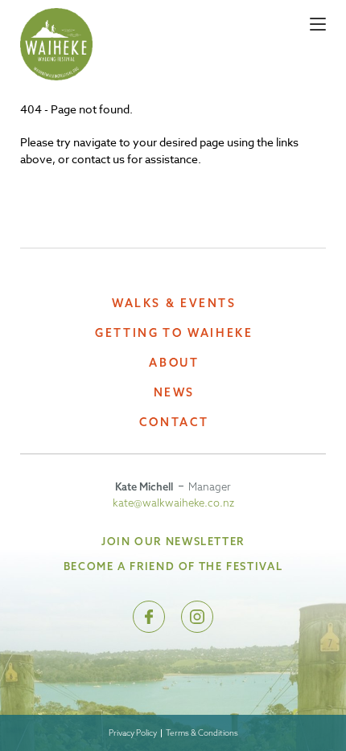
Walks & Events (174, 303)
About (174, 363)
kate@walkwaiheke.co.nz (173, 502)
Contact (174, 422)
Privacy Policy (133, 733)
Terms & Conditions (202, 733)
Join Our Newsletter (173, 541)
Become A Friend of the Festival (173, 566)
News (175, 393)
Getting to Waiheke (174, 333)
